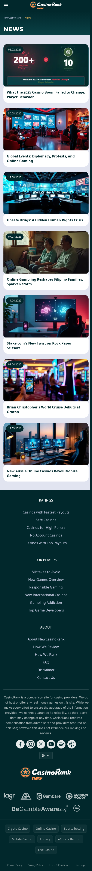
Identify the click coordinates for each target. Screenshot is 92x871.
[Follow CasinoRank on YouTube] (51, 744)
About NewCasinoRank (46, 639)
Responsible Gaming (46, 587)
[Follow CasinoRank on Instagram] (30, 744)
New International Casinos (46, 595)
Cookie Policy (14, 865)
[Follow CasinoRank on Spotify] (61, 744)
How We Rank (46, 654)
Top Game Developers (46, 610)
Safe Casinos (46, 520)
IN (44, 755)
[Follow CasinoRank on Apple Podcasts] (71, 744)
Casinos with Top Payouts (46, 543)
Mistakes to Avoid (46, 572)
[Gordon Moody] (77, 796)
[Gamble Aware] (40, 808)
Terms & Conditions (59, 865)
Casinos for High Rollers (46, 527)
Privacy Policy (35, 865)
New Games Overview (46, 579)
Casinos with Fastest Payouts (46, 512)
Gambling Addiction (46, 602)
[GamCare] (48, 796)
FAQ (46, 662)
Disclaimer (46, 670)
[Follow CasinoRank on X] (41, 744)
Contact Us (46, 677)
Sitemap (80, 865)
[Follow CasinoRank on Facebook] (20, 744)
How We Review (46, 647)
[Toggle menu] (6, 5)
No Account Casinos (46, 535)
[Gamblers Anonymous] (26, 796)
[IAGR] (9, 796)
